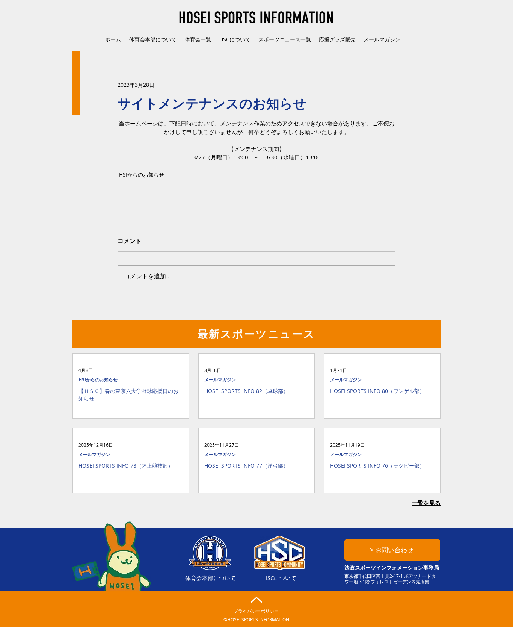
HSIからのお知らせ (141, 174)
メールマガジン (220, 379)
